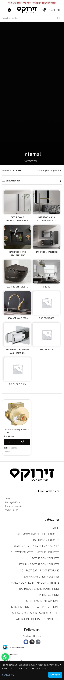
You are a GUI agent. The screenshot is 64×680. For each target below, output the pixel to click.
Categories (30, 160)
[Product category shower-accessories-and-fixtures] (17, 339)
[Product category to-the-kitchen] (17, 372)
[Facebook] (26, 642)
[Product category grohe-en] (46, 275)
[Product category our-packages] (46, 306)
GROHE (7, 451)
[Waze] (38, 642)
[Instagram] (32, 642)
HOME (5, 170)
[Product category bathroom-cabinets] (46, 242)
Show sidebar (13, 180)
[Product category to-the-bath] (46, 339)
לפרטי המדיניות (8, 674)
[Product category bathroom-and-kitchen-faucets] (46, 207)
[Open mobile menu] (4, 10)
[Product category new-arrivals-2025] (17, 306)
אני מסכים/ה (55, 674)
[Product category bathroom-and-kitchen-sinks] (17, 242)
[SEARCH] (59, 18)
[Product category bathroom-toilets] (17, 275)
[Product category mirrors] (17, 207)
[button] (17, 442)
